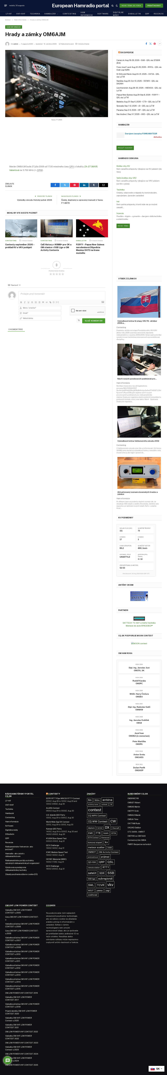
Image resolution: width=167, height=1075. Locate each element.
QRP (147, 14)
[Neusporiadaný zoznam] (39, 302)
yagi (108, 890)
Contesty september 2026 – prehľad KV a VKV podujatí (19, 246)
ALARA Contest (53, 808)
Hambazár (50, 14)
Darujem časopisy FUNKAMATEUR (141, 133)
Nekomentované (67, 44)
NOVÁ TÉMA (123, 226)
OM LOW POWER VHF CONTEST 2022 (21, 1032)
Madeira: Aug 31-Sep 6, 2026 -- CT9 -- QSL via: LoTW (138, 102)
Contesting (69, 14)
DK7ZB (99, 828)
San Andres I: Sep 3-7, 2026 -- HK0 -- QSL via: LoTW (138, 114)
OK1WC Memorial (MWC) (56, 859)
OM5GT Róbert (134, 803)
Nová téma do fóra (131, 6)
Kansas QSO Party (54, 829)
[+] (57, 302)
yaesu (100, 890)
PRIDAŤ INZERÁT (125, 148)
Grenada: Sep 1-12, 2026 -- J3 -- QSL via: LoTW (135, 106)
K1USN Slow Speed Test (56, 838)
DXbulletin (134, 14)
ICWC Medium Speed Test (57, 852)
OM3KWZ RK (133, 798)
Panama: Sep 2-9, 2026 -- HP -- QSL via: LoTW (136, 110)
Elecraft (115, 828)
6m (90, 800)
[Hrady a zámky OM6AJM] (56, 83)
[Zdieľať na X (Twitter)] (150, 44)
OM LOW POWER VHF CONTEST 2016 (21, 993)
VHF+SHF (20, 14)
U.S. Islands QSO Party (55, 815)
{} (54, 302)
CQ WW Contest (97, 821)
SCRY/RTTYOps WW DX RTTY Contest (63, 798)
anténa (107, 800)
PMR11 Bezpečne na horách (139, 844)
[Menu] (5, 5)
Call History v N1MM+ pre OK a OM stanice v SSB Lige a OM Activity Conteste (56, 247)
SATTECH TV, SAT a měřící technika (139, 623)
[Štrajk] (32, 302)
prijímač (105, 856)
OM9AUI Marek (134, 815)
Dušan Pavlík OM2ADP (139, 768)
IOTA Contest (93, 838)
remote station (94, 868)
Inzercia (120, 213)
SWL (91, 885)
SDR (101, 873)
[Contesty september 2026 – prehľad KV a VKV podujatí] (21, 228)
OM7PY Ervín (133, 811)
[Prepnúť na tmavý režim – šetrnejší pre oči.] (116, 6)
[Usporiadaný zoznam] (36, 302)
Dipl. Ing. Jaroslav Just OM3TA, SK (139, 669)
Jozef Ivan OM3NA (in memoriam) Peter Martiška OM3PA (139, 738)
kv (106, 842)
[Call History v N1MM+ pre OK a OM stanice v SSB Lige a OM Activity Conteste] (57, 228)
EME (90, 833)
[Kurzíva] (25, 302)
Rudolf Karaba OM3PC (139, 682)
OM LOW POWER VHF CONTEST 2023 (21, 1043)
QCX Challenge (52, 845)
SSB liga (91, 879)
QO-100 (92, 862)
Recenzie (159, 14)
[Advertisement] (56, 145)
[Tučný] (21, 302)
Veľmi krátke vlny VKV (126, 178)
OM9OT (92, 852)
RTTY (106, 867)
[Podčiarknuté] (28, 302)
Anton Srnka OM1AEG (139, 755)
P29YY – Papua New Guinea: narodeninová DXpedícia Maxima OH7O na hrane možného (90, 248)
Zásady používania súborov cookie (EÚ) (21, 874)
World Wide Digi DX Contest (57, 822)
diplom (91, 828)
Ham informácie (87, 13)
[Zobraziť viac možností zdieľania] (160, 44)
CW (113, 821)
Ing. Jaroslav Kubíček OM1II (139, 721)
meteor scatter (96, 847)
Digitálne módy (118, 13)
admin (15, 44)
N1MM (110, 848)
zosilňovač (92, 895)
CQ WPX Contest (97, 815)
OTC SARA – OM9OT (136, 832)
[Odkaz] (50, 302)
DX (107, 827)
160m (97, 800)
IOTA (113, 833)
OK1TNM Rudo (134, 823)
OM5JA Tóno (133, 819)
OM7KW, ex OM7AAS (137, 836)
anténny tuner (93, 804)
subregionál (105, 878)
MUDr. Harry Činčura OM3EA (139, 695)
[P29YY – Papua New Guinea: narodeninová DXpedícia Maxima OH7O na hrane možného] (92, 228)
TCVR (100, 885)
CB (111, 804)
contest (94, 810)
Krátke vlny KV (123, 166)
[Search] (112, 5)
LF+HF (9, 14)
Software (103, 14)
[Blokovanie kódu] (47, 302)
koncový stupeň (95, 842)
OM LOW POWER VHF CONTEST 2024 (21, 1054)
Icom (105, 833)
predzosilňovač (93, 857)
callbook (104, 804)
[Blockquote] (43, 302)
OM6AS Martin (134, 807)
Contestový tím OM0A (137, 840)
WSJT (91, 890)
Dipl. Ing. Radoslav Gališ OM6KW (139, 708)
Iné (118, 201)
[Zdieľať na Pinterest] (155, 44)
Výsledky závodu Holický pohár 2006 (34, 200)
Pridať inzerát (154, 6)
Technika (35, 14)
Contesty (54, 794)
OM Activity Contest (109, 852)
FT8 (98, 833)
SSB (111, 873)
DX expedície (127, 53)
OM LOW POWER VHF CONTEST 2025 (21, 1065)
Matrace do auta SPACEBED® (139, 626)
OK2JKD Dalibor (134, 828)
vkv (110, 884)
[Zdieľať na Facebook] (146, 44)
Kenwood (105, 838)
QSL (111, 862)
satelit (92, 873)
